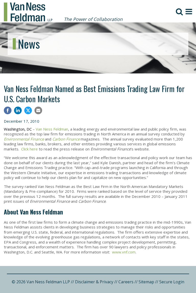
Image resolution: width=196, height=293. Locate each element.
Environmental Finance (24, 139)
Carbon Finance (66, 139)
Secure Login (171, 282)
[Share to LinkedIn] (18, 111)
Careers (125, 282)
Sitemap (146, 282)
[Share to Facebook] (7, 111)
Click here (29, 148)
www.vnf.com (124, 251)
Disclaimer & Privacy (94, 282)
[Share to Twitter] (28, 110)
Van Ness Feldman (52, 129)
